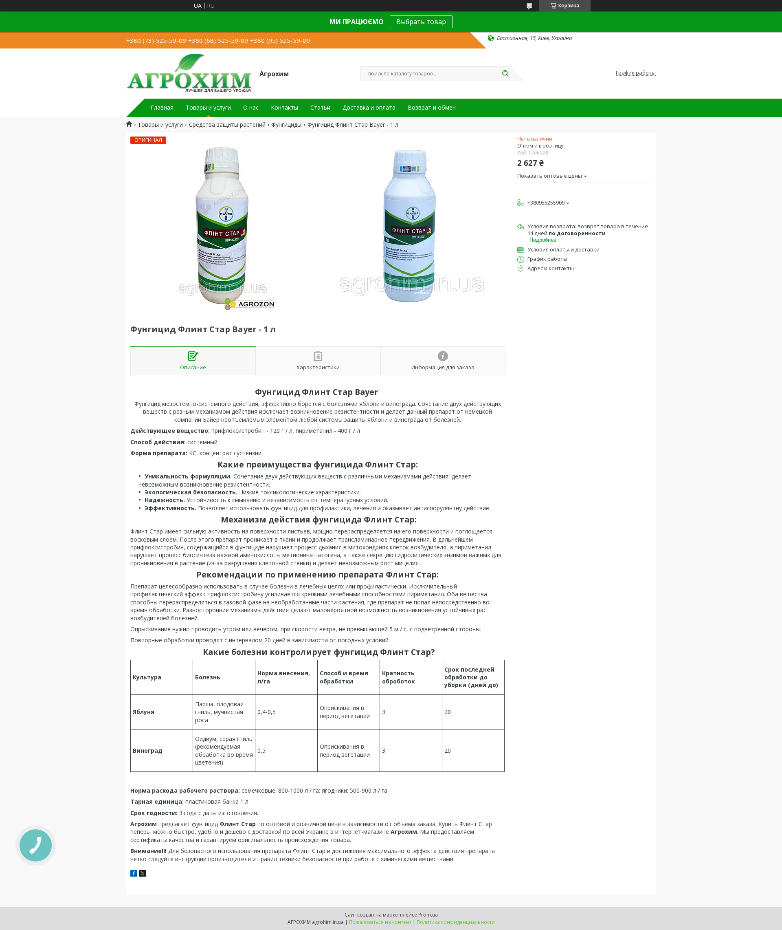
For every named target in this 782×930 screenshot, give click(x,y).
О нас (251, 107)
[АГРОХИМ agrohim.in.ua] (189, 73)
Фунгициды (286, 124)
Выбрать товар (421, 21)
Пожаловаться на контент (380, 922)
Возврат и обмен (432, 107)
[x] (142, 874)
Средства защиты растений (227, 124)
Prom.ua (428, 914)
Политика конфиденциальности (456, 922)
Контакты (284, 107)
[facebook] (133, 874)
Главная (162, 107)
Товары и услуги (208, 107)
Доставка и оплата (369, 107)
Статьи (320, 107)
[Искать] (505, 73)
